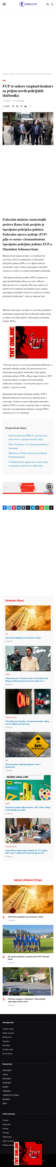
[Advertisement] (28, 40)
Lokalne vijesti (8, 1028)
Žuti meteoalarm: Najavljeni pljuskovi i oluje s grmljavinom (23, 765)
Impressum (7, 1124)
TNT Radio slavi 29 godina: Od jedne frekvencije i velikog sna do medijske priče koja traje (27, 722)
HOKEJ (5, 1087)
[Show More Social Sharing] (30, 106)
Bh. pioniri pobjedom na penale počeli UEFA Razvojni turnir (28, 957)
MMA (5, 1103)
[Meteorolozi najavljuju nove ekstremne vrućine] (28, 618)
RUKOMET (7, 1082)
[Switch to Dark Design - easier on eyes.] (52, 4)
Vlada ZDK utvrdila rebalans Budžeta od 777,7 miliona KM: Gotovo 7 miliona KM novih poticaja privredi (26, 851)
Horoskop (6, 1045)
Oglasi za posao (8, 1033)
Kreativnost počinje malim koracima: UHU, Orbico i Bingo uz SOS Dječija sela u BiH (27, 808)
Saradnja (6, 1132)
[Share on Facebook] (13, 106)
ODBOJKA (7, 1091)
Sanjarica (6, 1041)
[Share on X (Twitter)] (17, 106)
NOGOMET (7, 1070)
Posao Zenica (7, 1053)
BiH (4, 80)
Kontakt (5, 1128)
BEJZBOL (6, 1099)
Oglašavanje (7, 1136)
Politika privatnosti (10, 1145)
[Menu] (4, 4)
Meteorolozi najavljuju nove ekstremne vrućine (23, 637)
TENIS (5, 1074)
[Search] (47, 4)
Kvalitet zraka (8, 1049)
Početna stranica (9, 74)
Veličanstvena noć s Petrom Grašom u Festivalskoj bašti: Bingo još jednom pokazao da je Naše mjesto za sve (26, 679)
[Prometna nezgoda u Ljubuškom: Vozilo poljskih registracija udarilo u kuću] (28, 981)
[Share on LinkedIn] (25, 106)
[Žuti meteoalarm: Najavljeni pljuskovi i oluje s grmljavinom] (28, 744)
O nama (5, 1120)
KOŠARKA (7, 1078)
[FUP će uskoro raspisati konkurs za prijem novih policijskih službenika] (28, 128)
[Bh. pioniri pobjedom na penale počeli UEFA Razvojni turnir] (28, 939)
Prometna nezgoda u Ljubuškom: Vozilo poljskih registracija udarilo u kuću (26, 1000)
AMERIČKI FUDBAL (11, 1095)
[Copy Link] (21, 106)
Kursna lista (7, 1037)
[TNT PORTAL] (28, 4)
